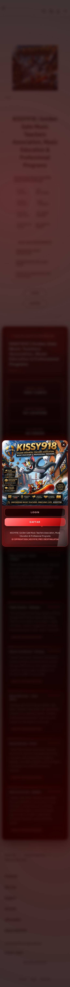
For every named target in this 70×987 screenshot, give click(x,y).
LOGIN (35, 512)
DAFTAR (35, 522)
